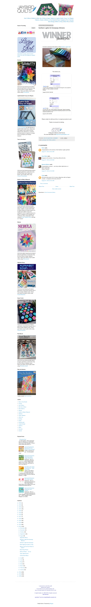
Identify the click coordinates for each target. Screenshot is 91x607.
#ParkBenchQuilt (24, 366)
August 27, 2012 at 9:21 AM (48, 180)
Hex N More (27, 18)
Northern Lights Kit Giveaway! (26, 542)
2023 (20, 505)
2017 (20, 516)
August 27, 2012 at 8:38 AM (48, 159)
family (20, 420)
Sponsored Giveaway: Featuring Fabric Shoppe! (29, 489)
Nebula (20, 410)
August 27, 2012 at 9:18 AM (48, 171)
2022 (20, 506)
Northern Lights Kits (65, 46)
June (21, 559)
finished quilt (21, 422)
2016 (20, 518)
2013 (20, 524)
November (22, 530)
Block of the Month (23, 401)
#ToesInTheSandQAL (22, 176)
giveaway (44, 140)
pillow (20, 427)
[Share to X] (63, 138)
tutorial (20, 430)
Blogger (51, 603)
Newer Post (41, 186)
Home (57, 186)
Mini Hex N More (41, 18)
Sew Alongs (51, 21)
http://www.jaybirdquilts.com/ (62, 134)
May (21, 561)
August (22, 535)
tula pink (20, 429)
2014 (20, 522)
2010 (20, 574)
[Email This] (61, 138)
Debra (43, 147)
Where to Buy (58, 21)
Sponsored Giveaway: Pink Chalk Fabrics (29, 478)
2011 (20, 572)
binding (20, 418)
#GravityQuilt (26, 92)
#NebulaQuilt (26, 259)
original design (22, 423)
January (22, 569)
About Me (65, 21)
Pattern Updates (61, 20)
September (22, 533)
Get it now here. (28, 396)
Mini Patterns (22, 408)
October (22, 531)
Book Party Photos (24, 549)
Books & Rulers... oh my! (25, 551)
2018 (20, 514)
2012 (20, 526)
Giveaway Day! (22, 439)
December (22, 528)
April (21, 563)
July (21, 558)
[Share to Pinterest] (66, 138)
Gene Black (44, 156)
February (22, 567)
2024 (20, 503)
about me (21, 417)
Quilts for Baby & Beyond (24, 412)
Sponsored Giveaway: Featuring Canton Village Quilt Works (29, 457)
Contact (71, 21)
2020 (20, 510)
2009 (20, 576)
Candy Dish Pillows (24, 555)
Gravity (20, 403)
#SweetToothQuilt (21, 330)
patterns (54, 140)
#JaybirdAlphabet (21, 294)
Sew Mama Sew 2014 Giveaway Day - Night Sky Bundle (29, 468)
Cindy (43, 175)
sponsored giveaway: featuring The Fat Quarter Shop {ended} (29, 448)
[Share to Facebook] (65, 138)
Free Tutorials (70, 20)
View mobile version (56, 188)
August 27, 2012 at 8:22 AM (48, 151)
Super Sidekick (51, 18)
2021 (20, 508)
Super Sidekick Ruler (26, 217)
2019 (20, 512)
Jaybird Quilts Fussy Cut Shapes (65, 18)
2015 (20, 520)
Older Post (72, 186)
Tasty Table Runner (24, 553)
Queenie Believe (46, 164)
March (21, 565)
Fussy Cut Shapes (21, 127)
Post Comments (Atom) (50, 192)
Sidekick (33, 18)
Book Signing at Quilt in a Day (26, 544)
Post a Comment (44, 183)
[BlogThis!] (62, 138)
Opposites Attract (24, 537)
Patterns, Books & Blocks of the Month (45, 20)
